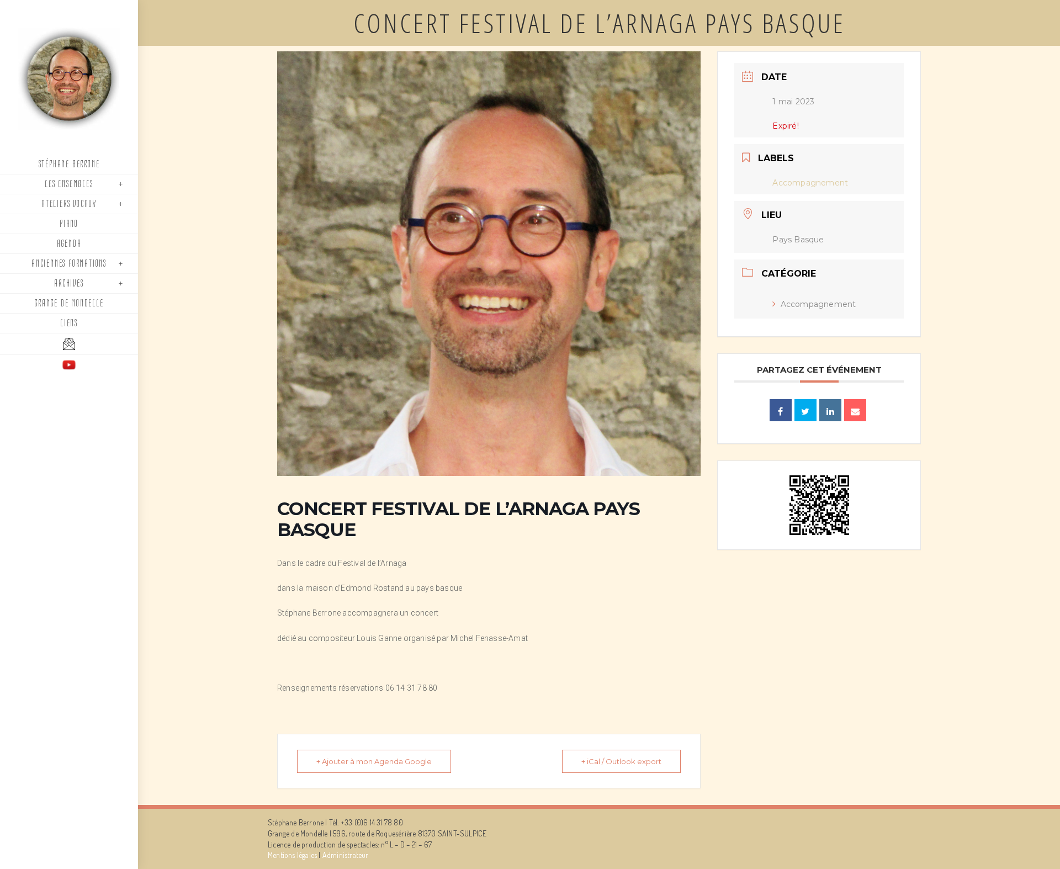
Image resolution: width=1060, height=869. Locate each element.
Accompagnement (818, 304)
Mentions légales (292, 855)
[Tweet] (805, 410)
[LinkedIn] (830, 410)
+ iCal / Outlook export (621, 761)
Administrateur (345, 855)
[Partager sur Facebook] (781, 410)
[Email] (855, 410)
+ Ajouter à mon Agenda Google (374, 761)
